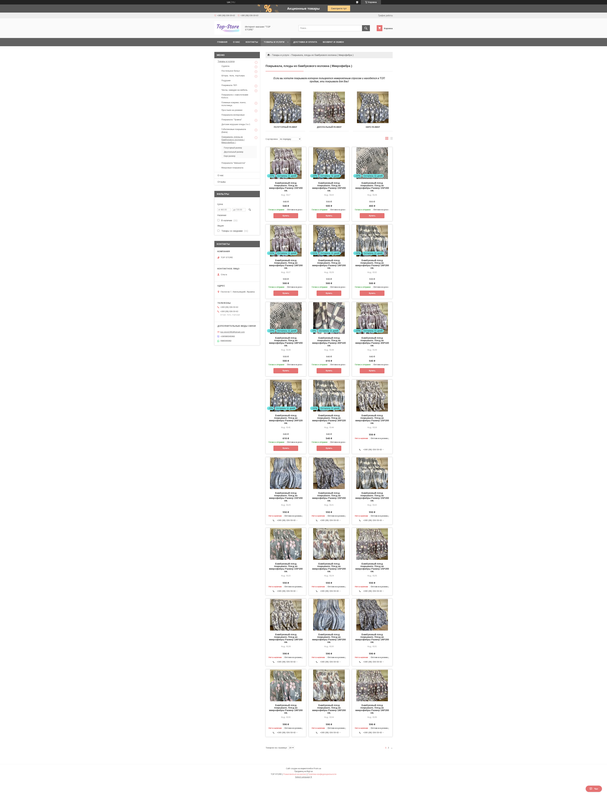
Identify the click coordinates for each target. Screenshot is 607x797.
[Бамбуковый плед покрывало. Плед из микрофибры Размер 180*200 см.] (286, 614)
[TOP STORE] (227, 34)
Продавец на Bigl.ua (303, 771)
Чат (596, 789)
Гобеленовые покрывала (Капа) (233, 130)
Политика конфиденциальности (322, 774)
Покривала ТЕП (229, 85)
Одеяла (225, 66)
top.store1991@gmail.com (232, 332)
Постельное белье (230, 71)
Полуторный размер (285, 127)
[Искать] (366, 28)
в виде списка (391, 139)
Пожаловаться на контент (294, 774)
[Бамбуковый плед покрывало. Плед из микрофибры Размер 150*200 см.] (372, 395)
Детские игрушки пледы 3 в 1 (235, 124)
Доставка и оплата (305, 42)
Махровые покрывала (232, 167)
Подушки (225, 80)
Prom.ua (317, 768)
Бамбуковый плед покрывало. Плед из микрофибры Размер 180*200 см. (286, 264)
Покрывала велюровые (233, 115)
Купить (286, 216)
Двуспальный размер (329, 127)
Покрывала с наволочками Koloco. (234, 96)
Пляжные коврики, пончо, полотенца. (233, 104)
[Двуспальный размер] (329, 107)
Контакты (252, 42)
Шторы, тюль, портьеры (233, 75)
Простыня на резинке (231, 110)
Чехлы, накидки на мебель (234, 90)
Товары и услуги (274, 42)
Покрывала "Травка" (231, 119)
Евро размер (373, 127)
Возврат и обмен (333, 42)
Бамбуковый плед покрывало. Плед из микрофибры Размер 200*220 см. (329, 342)
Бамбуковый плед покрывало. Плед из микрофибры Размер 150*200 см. (286, 187)
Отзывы (222, 182)
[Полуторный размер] (285, 107)
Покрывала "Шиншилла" (233, 163)
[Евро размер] (373, 107)
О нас (236, 42)
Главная (222, 42)
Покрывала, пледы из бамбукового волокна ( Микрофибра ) (233, 140)
